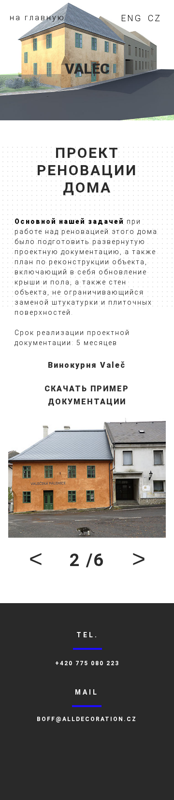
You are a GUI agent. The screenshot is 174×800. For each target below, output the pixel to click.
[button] (36, 560)
